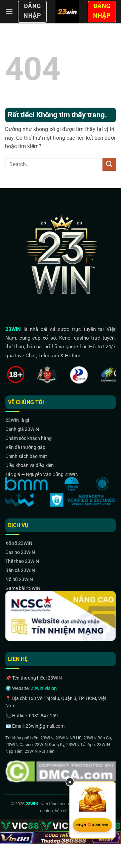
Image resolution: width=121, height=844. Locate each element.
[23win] (67, 11)
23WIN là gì (17, 420)
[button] (9, 11)
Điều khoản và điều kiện (29, 465)
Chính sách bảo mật (26, 456)
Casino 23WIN (20, 552)
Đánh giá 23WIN (22, 429)
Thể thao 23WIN (22, 561)
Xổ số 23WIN (18, 543)
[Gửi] (109, 164)
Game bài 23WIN (22, 588)
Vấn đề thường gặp (25, 447)
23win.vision (44, 688)
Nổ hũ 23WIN (19, 579)
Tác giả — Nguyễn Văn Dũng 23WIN (42, 474)
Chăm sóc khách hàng (28, 438)
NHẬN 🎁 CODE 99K (92, 825)
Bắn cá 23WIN (20, 570)
